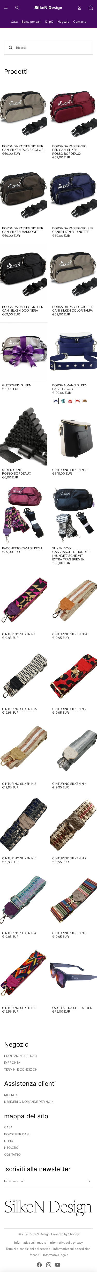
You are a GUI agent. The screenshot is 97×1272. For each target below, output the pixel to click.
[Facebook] (39, 1265)
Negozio (63, 22)
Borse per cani (31, 22)
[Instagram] (49, 1265)
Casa (14, 22)
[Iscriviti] (88, 1181)
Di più (49, 22)
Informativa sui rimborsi (30, 1243)
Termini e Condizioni (21, 1069)
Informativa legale (55, 1255)
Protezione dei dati (20, 1056)
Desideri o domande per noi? (28, 1102)
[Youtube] (58, 1265)
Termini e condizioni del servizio (28, 1249)
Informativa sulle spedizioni (72, 1249)
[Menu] (6, 8)
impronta (12, 1063)
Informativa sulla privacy (66, 1243)
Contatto (79, 22)
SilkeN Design (40, 1234)
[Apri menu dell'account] (79, 7)
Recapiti (34, 1255)
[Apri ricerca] (17, 7)
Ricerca (11, 1095)
